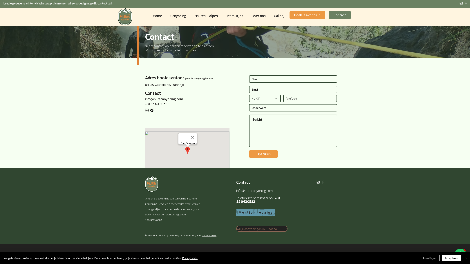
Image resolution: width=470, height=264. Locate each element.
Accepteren (451, 258)
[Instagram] (147, 110)
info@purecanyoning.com (164, 99)
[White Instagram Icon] (461, 3)
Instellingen (429, 258)
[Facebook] (152, 110)
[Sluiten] (465, 258)
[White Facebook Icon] (466, 3)
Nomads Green (209, 235)
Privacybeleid (190, 258)
